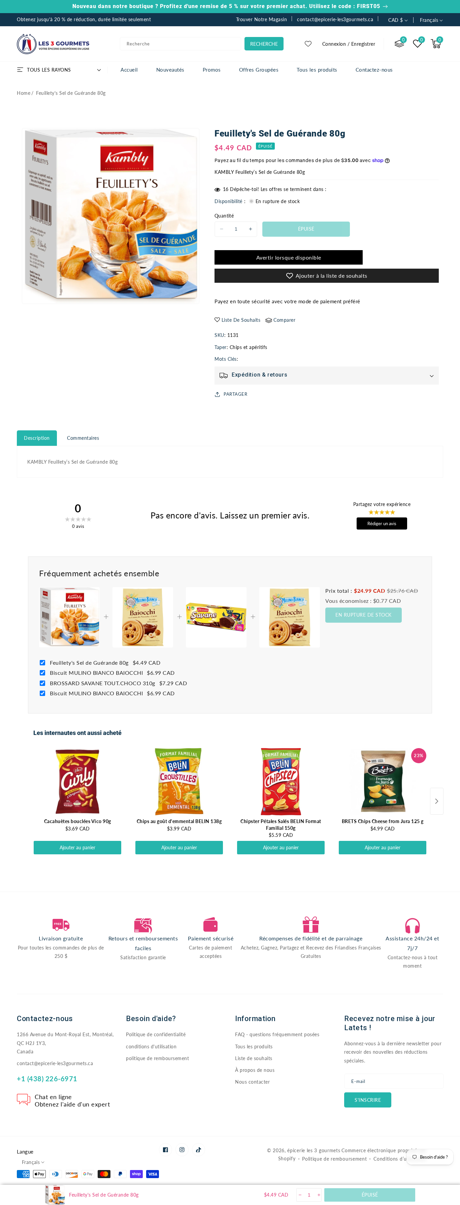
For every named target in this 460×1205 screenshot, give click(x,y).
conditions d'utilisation (151, 1046)
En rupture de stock (363, 615)
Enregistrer (363, 44)
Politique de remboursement (334, 1159)
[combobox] (180, 43)
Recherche (264, 44)
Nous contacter (252, 1082)
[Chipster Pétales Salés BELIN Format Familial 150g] (281, 781)
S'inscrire (368, 1100)
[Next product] (436, 801)
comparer (284, 320)
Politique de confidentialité (156, 1034)
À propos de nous (254, 1070)
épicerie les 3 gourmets (313, 1150)
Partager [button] (235, 394)
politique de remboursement (157, 1058)
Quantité (224, 216)
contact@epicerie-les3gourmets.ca (55, 1063)
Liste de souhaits (253, 1058)
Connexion (334, 44)
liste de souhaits (241, 320)
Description (37, 438)
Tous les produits (254, 1046)
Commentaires (83, 438)
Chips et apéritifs (248, 347)
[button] (435, 43)
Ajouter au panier (77, 847)
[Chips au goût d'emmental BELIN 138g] (179, 781)
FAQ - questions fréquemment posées (277, 1034)
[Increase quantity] (318, 1195)
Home (23, 93)
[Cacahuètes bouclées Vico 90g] (77, 781)
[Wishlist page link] (308, 43)
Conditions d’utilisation (399, 1159)
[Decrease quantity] (299, 1195)
